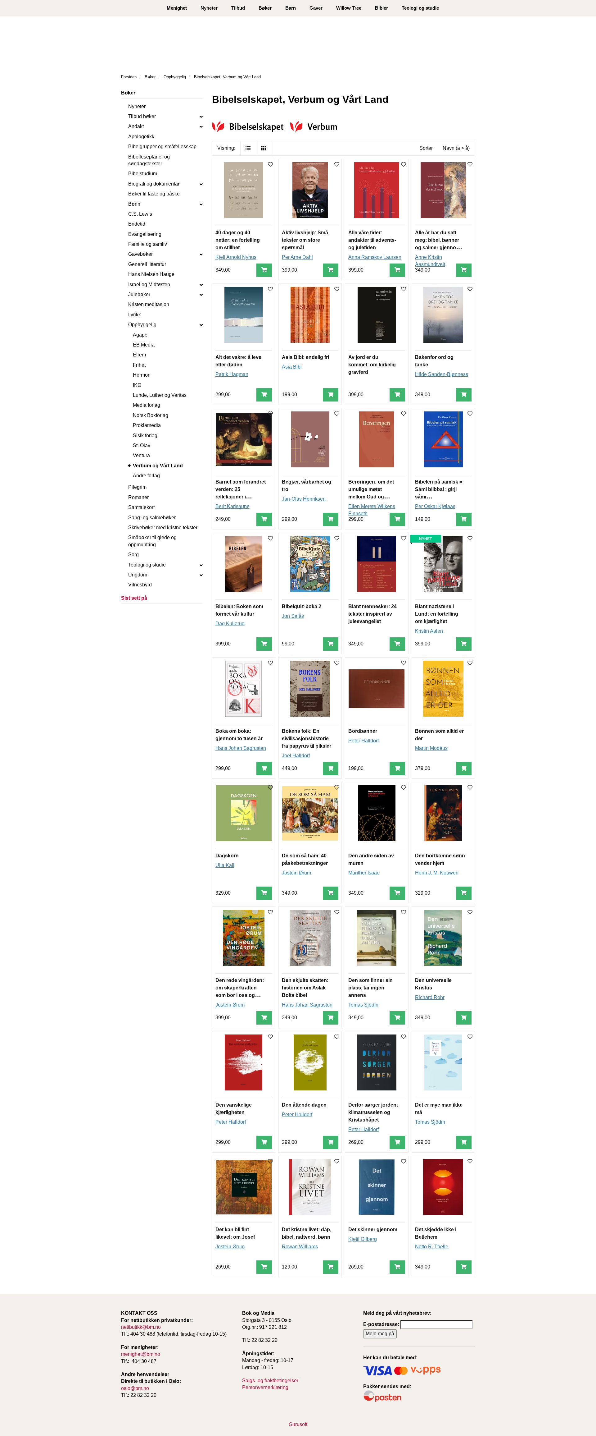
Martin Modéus (431, 748)
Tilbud (238, 8)
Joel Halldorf (296, 755)
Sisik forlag (145, 435)
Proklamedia (147, 425)
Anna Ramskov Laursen (374, 257)
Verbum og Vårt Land (158, 465)
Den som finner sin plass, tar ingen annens (370, 988)
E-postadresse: (381, 1324)
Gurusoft (298, 1424)
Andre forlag (146, 475)
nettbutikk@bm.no (141, 1327)
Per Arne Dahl (297, 257)
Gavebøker (140, 254)
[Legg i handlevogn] (264, 270)
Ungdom (137, 574)
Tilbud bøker (142, 116)
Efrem (139, 354)
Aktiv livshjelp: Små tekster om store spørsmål (305, 240)
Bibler (381, 8)
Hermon (142, 375)
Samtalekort (141, 507)
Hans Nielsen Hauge (151, 274)
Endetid (136, 224)
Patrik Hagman (231, 374)
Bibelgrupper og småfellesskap (162, 146)
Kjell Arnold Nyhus (235, 257)
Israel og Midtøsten (149, 284)
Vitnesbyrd (140, 584)
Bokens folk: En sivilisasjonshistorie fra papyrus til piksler (306, 738)
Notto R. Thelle (431, 1246)
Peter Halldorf (363, 740)
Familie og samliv (147, 244)
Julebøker (139, 294)
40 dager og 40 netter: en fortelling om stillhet (237, 240)
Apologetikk (141, 136)
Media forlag (146, 405)
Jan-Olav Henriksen (304, 499)
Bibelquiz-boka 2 (301, 606)
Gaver (316, 8)
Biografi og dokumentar (153, 183)
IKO (137, 385)
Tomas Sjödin (363, 1004)
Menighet (177, 8)
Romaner (138, 497)
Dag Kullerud (230, 623)
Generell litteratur (147, 264)
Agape (140, 334)
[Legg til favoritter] (270, 165)
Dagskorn (227, 855)
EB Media (144, 344)
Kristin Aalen (429, 631)
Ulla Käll (224, 865)
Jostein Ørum (296, 872)
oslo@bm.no (135, 1388)
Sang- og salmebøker (152, 517)
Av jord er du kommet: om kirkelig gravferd (372, 365)
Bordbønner (362, 731)
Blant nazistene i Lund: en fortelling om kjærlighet (436, 614)
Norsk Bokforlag (150, 415)
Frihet (139, 365)
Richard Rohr (430, 997)
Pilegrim (137, 487)
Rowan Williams (300, 1246)
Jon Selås (293, 616)
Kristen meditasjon (148, 304)
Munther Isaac (363, 872)
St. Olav (141, 445)
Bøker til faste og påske (154, 193)
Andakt (136, 126)
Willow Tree (348, 8)
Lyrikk (134, 314)
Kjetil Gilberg (362, 1239)
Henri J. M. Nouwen (436, 872)
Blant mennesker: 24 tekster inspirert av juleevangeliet (372, 614)
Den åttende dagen (304, 1105)
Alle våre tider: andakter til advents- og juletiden (372, 240)
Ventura (141, 455)
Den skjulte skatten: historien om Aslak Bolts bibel (305, 988)
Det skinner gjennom (372, 1229)
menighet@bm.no (140, 1354)
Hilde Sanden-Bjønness (441, 374)
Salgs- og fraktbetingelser (270, 1380)
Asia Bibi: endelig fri (305, 357)
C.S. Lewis (140, 214)
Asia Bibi (292, 366)
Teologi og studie (420, 8)
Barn (290, 8)
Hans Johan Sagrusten (240, 748)
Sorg (133, 554)
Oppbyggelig (142, 324)
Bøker (265, 8)
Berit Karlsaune (232, 506)
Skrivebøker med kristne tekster (162, 527)
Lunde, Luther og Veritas (160, 395)
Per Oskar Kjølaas (435, 506)
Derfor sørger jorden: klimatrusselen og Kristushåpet (373, 1112)
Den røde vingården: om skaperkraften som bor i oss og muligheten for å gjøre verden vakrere (239, 995)
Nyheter (209, 8)
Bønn (134, 204)
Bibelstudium (142, 173)
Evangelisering (144, 234)
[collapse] (201, 116)
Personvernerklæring (265, 1387)
